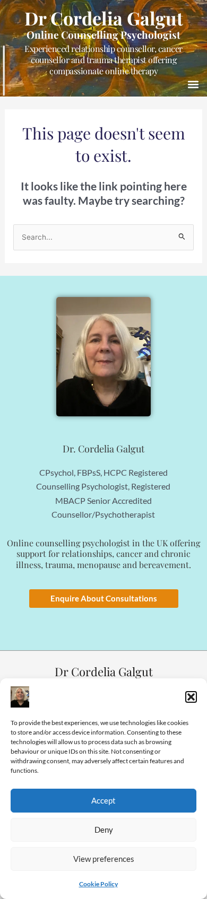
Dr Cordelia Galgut (103, 18)
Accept (103, 800)
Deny (103, 829)
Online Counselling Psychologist (103, 34)
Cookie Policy (98, 884)
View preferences (103, 858)
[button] (191, 697)
